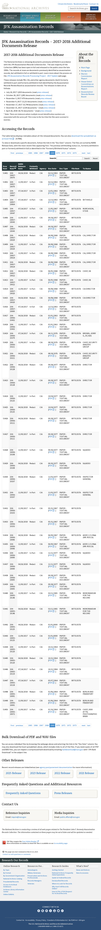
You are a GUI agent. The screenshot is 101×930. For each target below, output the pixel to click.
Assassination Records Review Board (87, 94)
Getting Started (58, 870)
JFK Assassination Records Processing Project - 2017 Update (32, 76)
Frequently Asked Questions (23, 793)
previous (19, 153)
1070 (58, 153)
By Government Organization (14, 876)
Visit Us (70, 17)
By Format (7, 873)
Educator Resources (50, 17)
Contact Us (94, 4)
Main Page (85, 67)
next (83, 153)
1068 (47, 153)
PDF (50, 175)
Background (86, 70)
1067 (41, 153)
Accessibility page (60, 843)
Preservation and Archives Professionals (37, 877)
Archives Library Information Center (13, 890)
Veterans (31, 884)
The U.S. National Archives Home (25, 6)
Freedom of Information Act (57, 920)
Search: (53, 158)
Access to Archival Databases (10, 885)
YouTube (54, 910)
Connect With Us (50, 907)
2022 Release (62, 773)
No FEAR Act (73, 920)
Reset (95, 158)
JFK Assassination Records (38, 32)
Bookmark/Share (81, 4)
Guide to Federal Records (61, 878)
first (12, 153)
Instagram (46, 910)
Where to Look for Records (62, 884)
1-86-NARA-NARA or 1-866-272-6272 (50, 926)
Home (6, 32)
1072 (69, 153)
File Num (75, 168)
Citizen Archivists (65, 4)
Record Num (13, 167)
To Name (87, 168)
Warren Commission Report (86, 76)
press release (42, 92)
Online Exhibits (8, 894)
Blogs (58, 910)
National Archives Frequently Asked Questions (62, 874)
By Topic (6, 870)
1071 (63, 153)
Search (94, 8)
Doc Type (63, 168)
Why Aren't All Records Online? (60, 887)
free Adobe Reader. (29, 841)
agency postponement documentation (56, 767)
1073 (74, 153)
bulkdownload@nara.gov (72, 749)
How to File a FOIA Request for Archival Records (62, 892)
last (88, 153)
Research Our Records (10, 17)
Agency (43, 168)
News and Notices (83, 870)
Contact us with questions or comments (17, 854)
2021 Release (86, 773)
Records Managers (35, 881)
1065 (30, 153)
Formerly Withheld (34, 167)
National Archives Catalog (12, 879)
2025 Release (13, 773)
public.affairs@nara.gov (70, 817)
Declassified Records (60, 881)
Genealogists (32, 870)
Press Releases (63, 793)
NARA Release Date (21, 166)
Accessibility (30, 920)
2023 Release (38, 773)
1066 (36, 153)
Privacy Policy (41, 920)
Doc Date (52, 168)
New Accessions (82, 873)
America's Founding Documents (90, 17)
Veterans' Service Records (30, 17)
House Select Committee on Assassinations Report (87, 85)
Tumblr (50, 910)
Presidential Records (11, 882)
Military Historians (34, 873)
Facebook (38, 910)
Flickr (62, 910)
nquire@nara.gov (19, 817)
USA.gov (82, 920)
